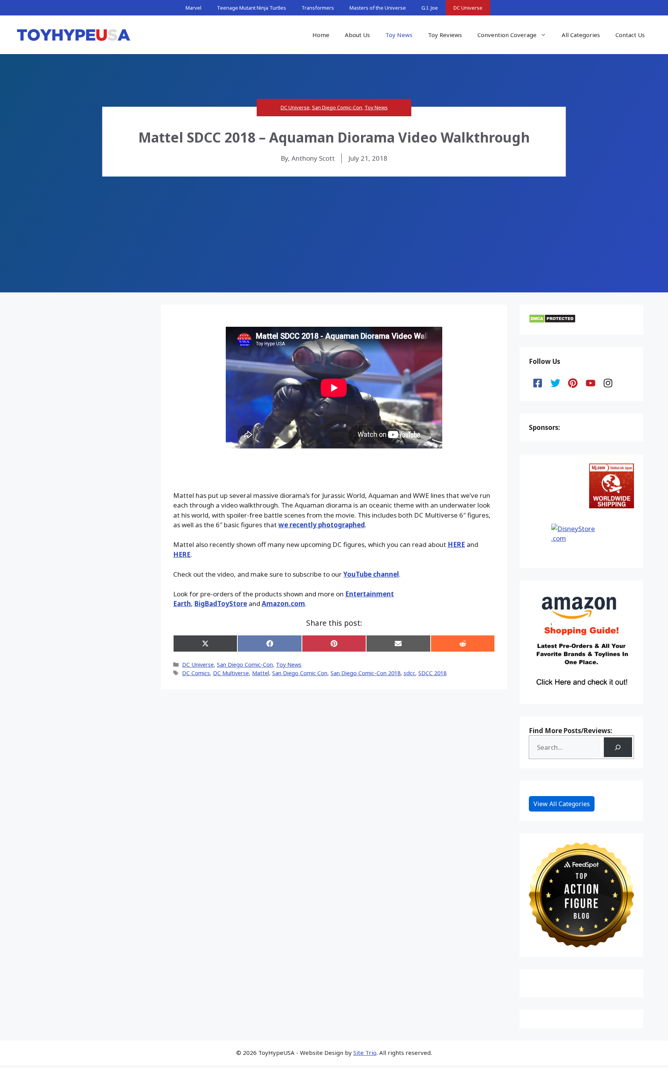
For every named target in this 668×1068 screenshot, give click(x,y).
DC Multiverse (231, 673)
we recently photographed (321, 524)
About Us (357, 35)
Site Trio (365, 1052)
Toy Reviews (445, 35)
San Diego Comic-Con (337, 107)
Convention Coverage (507, 35)
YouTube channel (371, 574)
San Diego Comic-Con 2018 (365, 673)
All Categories (581, 35)
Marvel (193, 7)
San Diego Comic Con (299, 673)
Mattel (260, 673)
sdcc (409, 673)
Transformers (318, 7)
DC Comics (196, 673)
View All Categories (561, 804)
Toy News (398, 35)
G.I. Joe (429, 7)
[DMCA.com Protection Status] (552, 320)
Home (320, 35)
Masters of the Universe (377, 7)
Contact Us (630, 35)
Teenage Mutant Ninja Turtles (251, 7)
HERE (456, 544)
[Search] (618, 747)
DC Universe (467, 7)
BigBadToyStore (220, 603)
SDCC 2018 (432, 673)
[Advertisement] (334, 234)
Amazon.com (283, 603)
